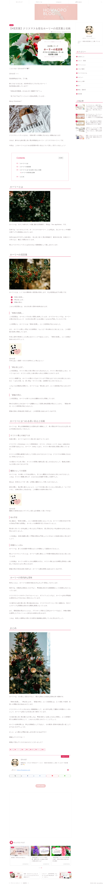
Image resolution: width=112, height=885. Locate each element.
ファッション (82, 65)
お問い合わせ (78, 2)
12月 (12, 749)
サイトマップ (19, 2)
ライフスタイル (82, 73)
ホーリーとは (24, 163)
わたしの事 (81, 81)
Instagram (58, 2)
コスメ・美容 (82, 60)
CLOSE (60, 157)
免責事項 (25, 883)
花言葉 (11, 25)
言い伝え (38, 749)
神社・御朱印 (82, 89)
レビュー (80, 77)
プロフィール (39, 2)
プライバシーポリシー (15, 883)
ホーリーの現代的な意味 (28, 172)
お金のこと (81, 56)
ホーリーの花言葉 (25, 166)
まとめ (22, 176)
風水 (44, 749)
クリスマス (18, 749)
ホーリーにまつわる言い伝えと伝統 (30, 170)
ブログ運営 (81, 69)
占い (24, 749)
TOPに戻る (40, 785)
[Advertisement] (40, 815)
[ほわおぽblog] (56, 19)
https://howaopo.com (23, 770)
